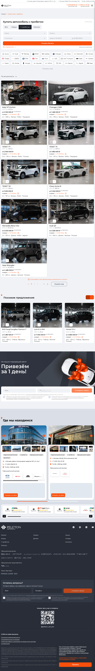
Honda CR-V (70, 329)
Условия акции (5, 643)
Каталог (3, 535)
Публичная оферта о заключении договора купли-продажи (18, 641)
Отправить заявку (82, 390)
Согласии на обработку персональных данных (17, 397)
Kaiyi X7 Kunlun (8, 107)
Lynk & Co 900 (39, 329)
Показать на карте (11, 495)
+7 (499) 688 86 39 (11, 464)
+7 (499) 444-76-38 (83, 5)
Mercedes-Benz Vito (10, 226)
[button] (18, 114)
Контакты (68, 542)
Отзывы (68, 538)
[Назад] (4, 516)
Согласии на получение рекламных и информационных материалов (68, 398)
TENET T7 (6, 147)
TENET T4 (53, 147)
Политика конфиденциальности (10, 637)
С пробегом (5, 542)
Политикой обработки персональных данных (37, 394)
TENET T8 (6, 186)
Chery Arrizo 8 (55, 186)
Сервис (36, 535)
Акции (67, 535)
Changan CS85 (55, 107)
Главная (3, 14)
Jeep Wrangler (8, 265)
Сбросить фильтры (85, 47)
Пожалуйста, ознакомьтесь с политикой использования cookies (73, 658)
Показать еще (59, 284)
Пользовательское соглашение (10, 639)
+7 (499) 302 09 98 (58, 461)
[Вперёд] (90, 516)
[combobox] (25, 33)
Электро (4, 545)
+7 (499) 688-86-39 (71, 5)
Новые (3, 538)
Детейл (35, 538)
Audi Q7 (52, 226)
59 (44, 284)
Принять (75, 665)
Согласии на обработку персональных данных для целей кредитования (24, 398)
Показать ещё (47, 69)
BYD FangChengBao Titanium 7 (14, 329)
